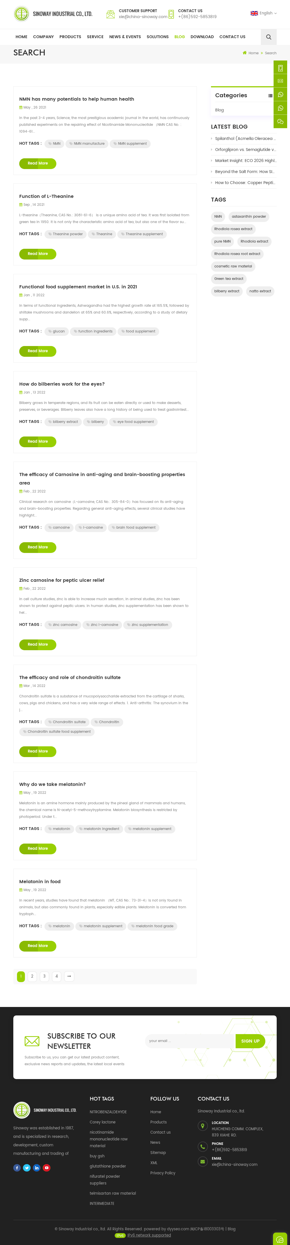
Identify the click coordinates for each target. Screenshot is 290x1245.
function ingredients (95, 331)
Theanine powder (68, 234)
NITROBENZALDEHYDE (108, 1112)
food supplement (140, 331)
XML (153, 1163)
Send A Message (280, 1239)
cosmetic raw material (233, 266)
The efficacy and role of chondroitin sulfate (70, 677)
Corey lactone (103, 1122)
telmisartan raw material (113, 1194)
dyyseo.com (178, 1229)
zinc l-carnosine (104, 625)
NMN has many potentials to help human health (76, 99)
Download (202, 37)
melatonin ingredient (101, 829)
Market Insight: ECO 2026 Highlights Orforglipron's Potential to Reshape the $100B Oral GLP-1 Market (246, 160)
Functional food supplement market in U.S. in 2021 (78, 287)
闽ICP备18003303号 (207, 1229)
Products (70, 37)
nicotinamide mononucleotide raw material (109, 1139)
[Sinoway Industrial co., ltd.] (52, 14)
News (155, 1143)
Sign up (250, 1041)
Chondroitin (109, 722)
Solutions (158, 37)
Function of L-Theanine (46, 196)
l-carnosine (93, 527)
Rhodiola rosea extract (233, 229)
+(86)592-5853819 (197, 17)
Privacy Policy (162, 1173)
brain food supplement (135, 527)
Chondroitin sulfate (69, 722)
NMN (56, 143)
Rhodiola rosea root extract (237, 254)
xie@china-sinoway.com (143, 17)
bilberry (97, 422)
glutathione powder (108, 1167)
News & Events (125, 37)
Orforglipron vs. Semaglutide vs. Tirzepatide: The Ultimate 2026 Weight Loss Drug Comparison (246, 149)
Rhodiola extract (254, 241)
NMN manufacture (89, 143)
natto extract (260, 291)
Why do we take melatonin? (52, 784)
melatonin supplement (152, 829)
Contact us (160, 1133)
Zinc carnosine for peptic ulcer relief (61, 580)
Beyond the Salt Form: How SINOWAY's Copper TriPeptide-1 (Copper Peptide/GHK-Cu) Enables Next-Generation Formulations (246, 171)
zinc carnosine (65, 625)
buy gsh (97, 1156)
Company (43, 37)
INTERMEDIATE (102, 1204)
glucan (59, 331)
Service (95, 37)
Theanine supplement (144, 234)
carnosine (61, 527)
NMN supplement (132, 143)
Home (21, 37)
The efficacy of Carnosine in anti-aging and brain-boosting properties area (102, 479)
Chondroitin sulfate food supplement (59, 731)
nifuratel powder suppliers (105, 1180)
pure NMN (222, 241)
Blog (179, 37)
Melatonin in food (40, 881)
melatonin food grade (154, 926)
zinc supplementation (150, 625)
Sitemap (158, 1153)
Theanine (104, 234)
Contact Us (232, 37)
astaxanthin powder (249, 216)
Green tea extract (228, 279)
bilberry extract (65, 422)
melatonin (61, 829)
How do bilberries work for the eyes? (62, 384)
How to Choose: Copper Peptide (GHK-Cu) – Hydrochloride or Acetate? (246, 183)
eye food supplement (136, 422)
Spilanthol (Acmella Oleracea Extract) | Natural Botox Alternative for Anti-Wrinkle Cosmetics (246, 138)
